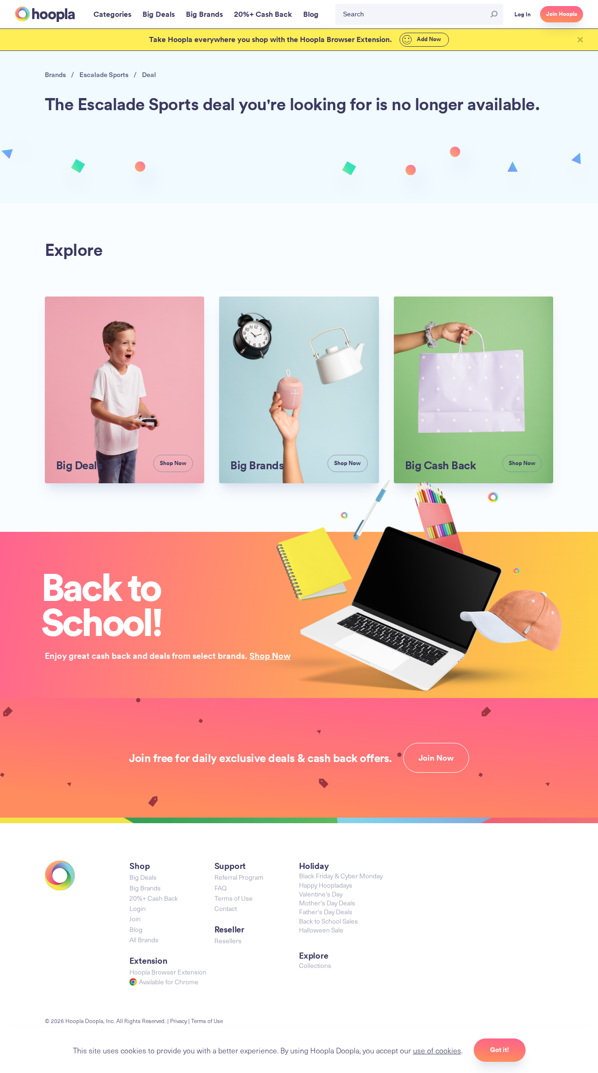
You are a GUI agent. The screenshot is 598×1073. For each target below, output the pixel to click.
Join (135, 918)
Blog (135, 929)
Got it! (499, 1049)
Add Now (428, 39)
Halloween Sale (321, 929)
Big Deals (143, 877)
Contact (225, 908)
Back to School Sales (328, 921)
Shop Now (270, 655)
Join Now (436, 758)
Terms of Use (233, 898)
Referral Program (238, 877)
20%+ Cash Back (153, 898)
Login (137, 908)
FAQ (220, 888)
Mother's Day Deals (327, 902)
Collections (315, 965)
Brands (55, 74)
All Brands (143, 940)
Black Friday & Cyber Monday (341, 875)
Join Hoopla (561, 14)
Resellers (228, 941)
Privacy (178, 1021)
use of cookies (437, 1050)
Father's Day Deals (325, 911)
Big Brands (145, 888)
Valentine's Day (320, 893)
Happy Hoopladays (325, 885)
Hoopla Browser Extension (167, 972)
